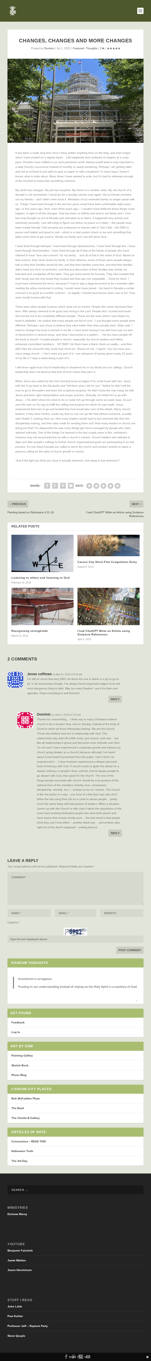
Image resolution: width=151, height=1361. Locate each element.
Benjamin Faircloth (20, 1250)
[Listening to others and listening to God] (42, 553)
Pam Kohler (15, 1316)
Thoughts (92, 48)
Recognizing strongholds (29, 630)
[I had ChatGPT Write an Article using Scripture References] (108, 606)
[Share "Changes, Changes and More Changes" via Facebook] (47, 486)
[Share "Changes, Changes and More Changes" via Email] (71, 486)
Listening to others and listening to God (40, 577)
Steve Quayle (16, 1335)
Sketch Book (20, 1065)
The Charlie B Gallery (25, 1118)
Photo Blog (19, 1075)
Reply (115, 699)
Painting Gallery (22, 1055)
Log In (15, 1032)
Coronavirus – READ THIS (28, 1141)
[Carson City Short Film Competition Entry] (108, 545)
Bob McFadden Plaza (25, 1098)
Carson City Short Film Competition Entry (107, 562)
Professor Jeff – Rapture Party (27, 1326)
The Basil (17, 1108)
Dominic (49, 48)
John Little (14, 1306)
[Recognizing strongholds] (42, 606)
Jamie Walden (16, 1260)
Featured (78, 48)
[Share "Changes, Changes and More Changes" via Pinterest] (63, 486)
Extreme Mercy (17, 1214)
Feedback (18, 1022)
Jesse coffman (39, 674)
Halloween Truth (22, 1151)
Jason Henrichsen (19, 1270)
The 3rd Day (19, 1160)
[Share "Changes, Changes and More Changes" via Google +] (55, 486)
